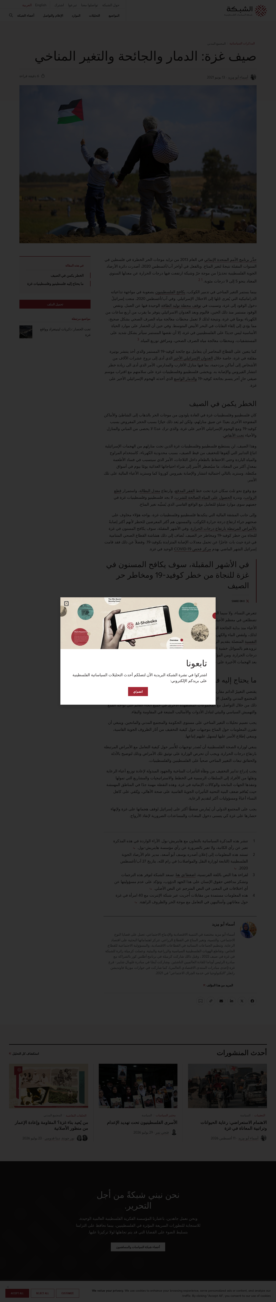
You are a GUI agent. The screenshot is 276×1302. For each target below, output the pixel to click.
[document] (138, 651)
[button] (66, 604)
